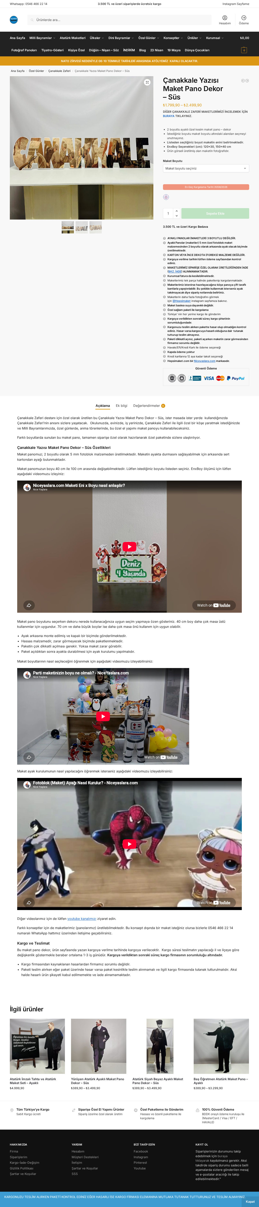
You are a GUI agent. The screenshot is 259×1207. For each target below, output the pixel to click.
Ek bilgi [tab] (121, 406)
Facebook (141, 1151)
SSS (75, 1174)
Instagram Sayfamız (236, 4)
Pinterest (140, 1163)
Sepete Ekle (215, 213)
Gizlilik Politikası (21, 1168)
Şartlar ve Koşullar (23, 1174)
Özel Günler (36, 71)
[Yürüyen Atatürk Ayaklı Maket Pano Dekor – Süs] (98, 1046)
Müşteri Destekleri (85, 1157)
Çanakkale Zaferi (59, 71)
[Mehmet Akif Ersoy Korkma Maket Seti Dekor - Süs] (247, 81)
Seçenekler (98, 1096)
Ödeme (244, 23)
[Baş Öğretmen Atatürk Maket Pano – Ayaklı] (221, 1046)
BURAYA (168, 116)
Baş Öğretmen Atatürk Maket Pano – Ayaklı (221, 1081)
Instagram (141, 1157)
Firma (14, 1151)
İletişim (77, 1163)
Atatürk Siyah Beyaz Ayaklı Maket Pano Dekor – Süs (157, 1081)
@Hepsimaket (182, 300)
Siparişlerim (18, 1157)
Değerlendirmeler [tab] (148, 406)
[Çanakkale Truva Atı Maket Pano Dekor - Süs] (243, 81)
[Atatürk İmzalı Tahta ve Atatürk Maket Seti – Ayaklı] (37, 1046)
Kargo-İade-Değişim (24, 1163)
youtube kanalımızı (81, 919)
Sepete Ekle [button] (37, 1096)
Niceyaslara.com (204, 361)
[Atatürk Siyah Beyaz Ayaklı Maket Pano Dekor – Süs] (160, 1046)
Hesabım (225, 23)
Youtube (140, 1168)
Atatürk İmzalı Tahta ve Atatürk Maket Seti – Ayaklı (33, 1081)
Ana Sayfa (18, 71)
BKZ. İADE (175, 271)
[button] (244, 44)
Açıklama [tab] (103, 406)
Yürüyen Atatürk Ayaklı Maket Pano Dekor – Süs (97, 1081)
